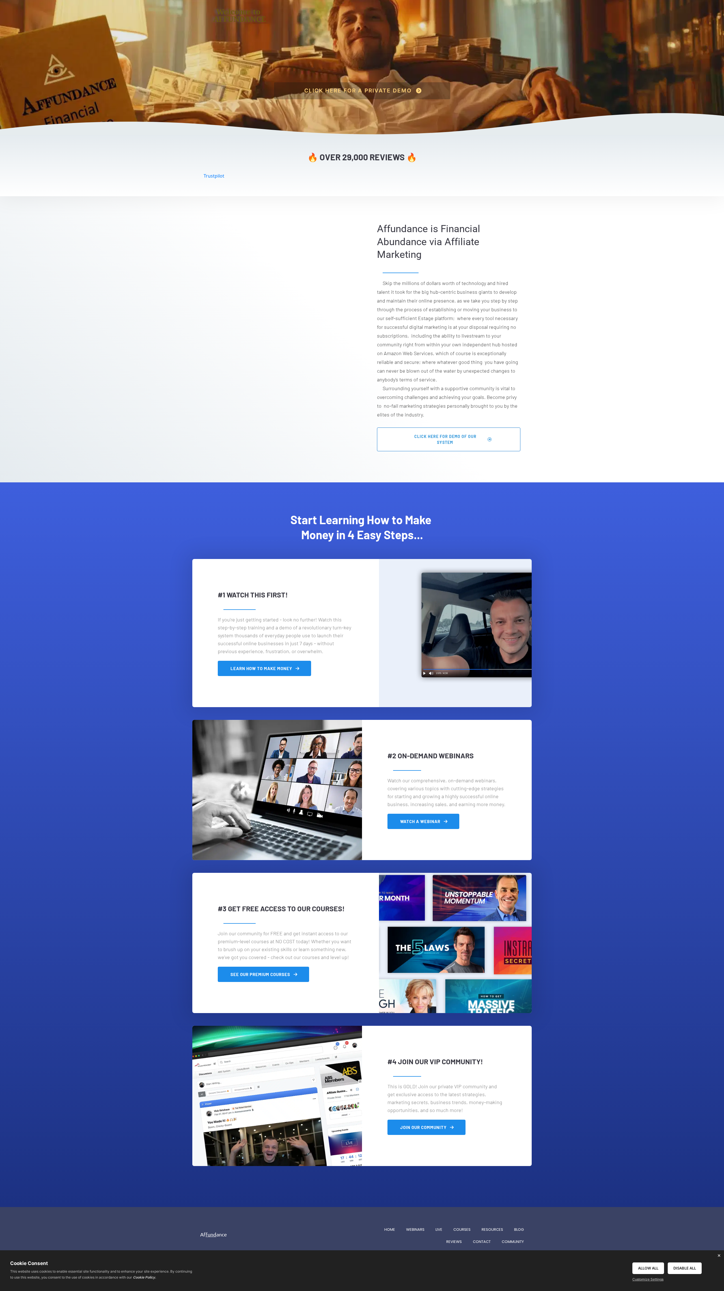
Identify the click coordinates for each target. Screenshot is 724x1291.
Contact (482, 1241)
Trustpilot (214, 176)
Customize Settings (647, 1279)
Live (439, 1229)
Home (389, 1229)
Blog (519, 1229)
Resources (492, 1229)
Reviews (454, 1241)
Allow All (648, 1268)
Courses (462, 1229)
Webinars (415, 1229)
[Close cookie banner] (719, 1255)
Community (513, 1241)
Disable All (684, 1268)
